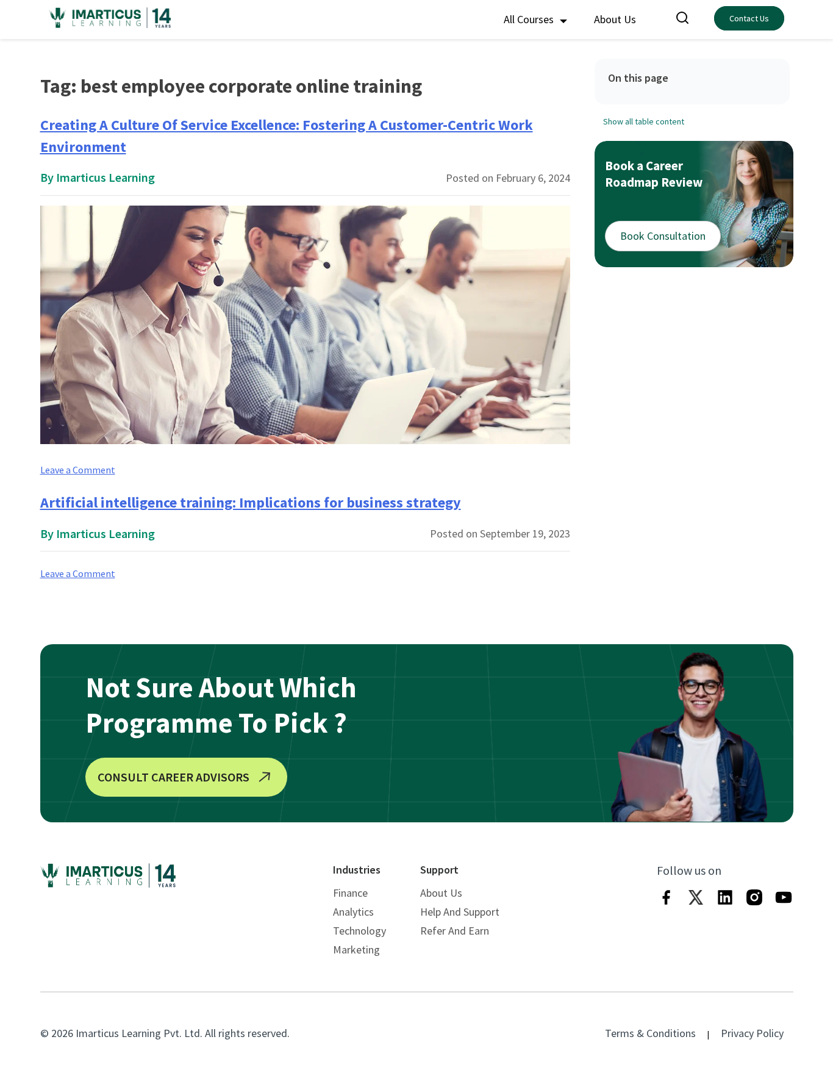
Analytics (353, 912)
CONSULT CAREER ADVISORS (173, 777)
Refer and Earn (454, 931)
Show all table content (643, 120)
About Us (615, 19)
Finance (350, 893)
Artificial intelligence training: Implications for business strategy (250, 502)
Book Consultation (663, 236)
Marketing (356, 950)
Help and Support (459, 912)
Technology (359, 931)
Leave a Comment (77, 470)
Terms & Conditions (650, 1033)
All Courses (530, 19)
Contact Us (749, 18)
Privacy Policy (752, 1033)
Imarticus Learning (105, 177)
